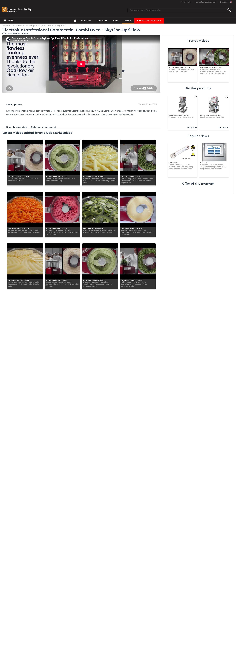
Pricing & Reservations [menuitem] (149, 20)
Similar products (198, 88)
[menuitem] (4, 21)
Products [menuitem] (102, 20)
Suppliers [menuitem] (86, 20)
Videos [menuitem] (128, 20)
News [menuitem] (116, 20)
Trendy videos (198, 40)
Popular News (198, 136)
